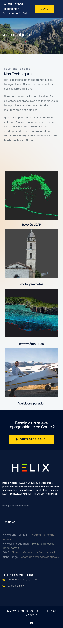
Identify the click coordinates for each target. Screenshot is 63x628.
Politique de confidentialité (15, 505)
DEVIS (44, 9)
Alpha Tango (10, 557)
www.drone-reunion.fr (16, 534)
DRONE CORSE (13, 4)
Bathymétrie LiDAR (31, 344)
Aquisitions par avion (31, 403)
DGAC (6, 552)
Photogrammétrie (31, 284)
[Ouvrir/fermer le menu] (59, 9)
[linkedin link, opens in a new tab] (31, 622)
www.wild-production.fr (17, 543)
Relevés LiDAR (31, 224)
